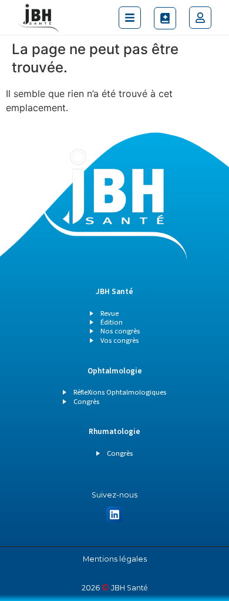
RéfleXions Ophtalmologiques (119, 392)
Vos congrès (119, 340)
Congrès (86, 401)
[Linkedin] (114, 514)
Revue (109, 313)
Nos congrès (120, 331)
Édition (111, 322)
